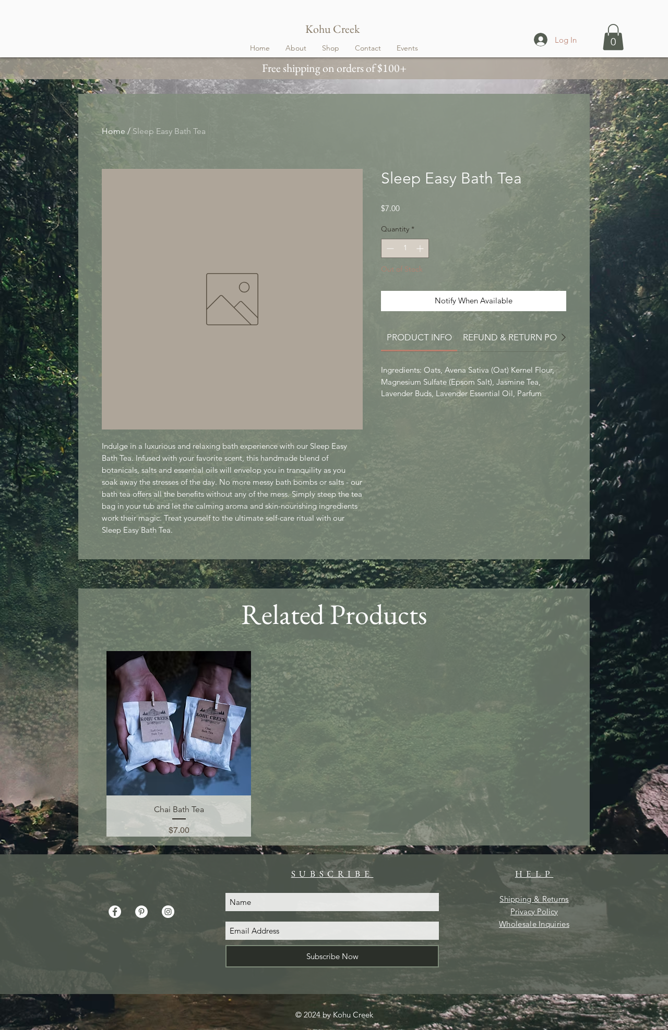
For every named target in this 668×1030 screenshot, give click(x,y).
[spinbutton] (405, 248)
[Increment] (420, 248)
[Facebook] (115, 911)
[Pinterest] (141, 911)
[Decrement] (389, 248)
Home (113, 131)
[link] (419, 337)
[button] (613, 37)
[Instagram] (168, 911)
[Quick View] (178, 723)
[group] (334, 744)
